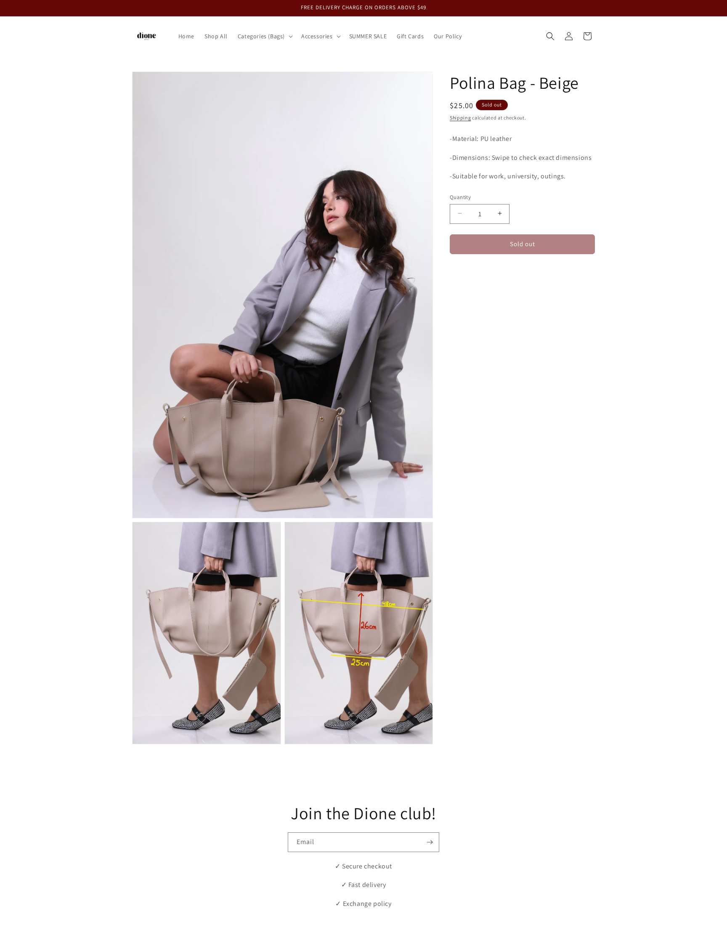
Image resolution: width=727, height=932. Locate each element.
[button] (264, 36)
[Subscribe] (429, 842)
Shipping (460, 117)
